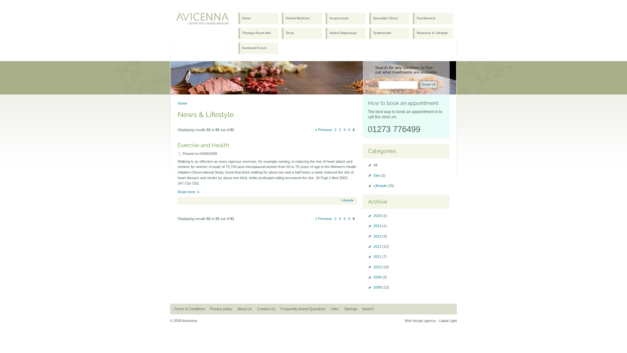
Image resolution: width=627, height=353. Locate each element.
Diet (379, 175)
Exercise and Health (203, 145)
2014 (380, 226)
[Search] (428, 84)
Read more (186, 192)
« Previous (323, 130)
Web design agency (420, 321)
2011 (380, 257)
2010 (381, 267)
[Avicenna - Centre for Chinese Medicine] (204, 20)
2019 (380, 216)
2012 (381, 246)
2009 (380, 277)
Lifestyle (347, 200)
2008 (381, 287)
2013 (380, 236)
